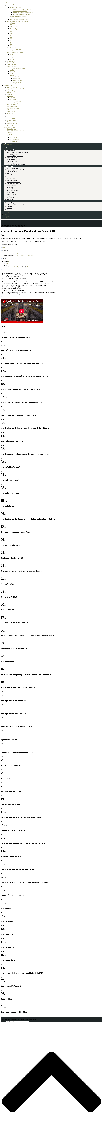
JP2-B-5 (15, 267)
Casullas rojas (17, 78)
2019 (11, 40)
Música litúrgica (11, 66)
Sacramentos (10, 115)
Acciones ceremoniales (13, 108)
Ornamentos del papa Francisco (16, 68)
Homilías (9, 132)
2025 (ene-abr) (14, 30)
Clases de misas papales (13, 63)
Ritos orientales (11, 120)
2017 (11, 44)
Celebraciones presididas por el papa (17, 21)
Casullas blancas (17, 77)
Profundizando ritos (12, 106)
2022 (11, 35)
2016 (11, 45)
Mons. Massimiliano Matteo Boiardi (23, 255)
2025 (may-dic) (14, 26)
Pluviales (12, 59)
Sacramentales (11, 118)
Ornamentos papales (15, 49)
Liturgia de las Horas (12, 117)
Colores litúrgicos (15, 103)
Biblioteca (9, 134)
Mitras (11, 56)
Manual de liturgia (9, 85)
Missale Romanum (15, 139)
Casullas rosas (17, 84)
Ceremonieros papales (16, 7)
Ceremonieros (11, 6)
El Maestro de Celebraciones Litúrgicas (24, 9)
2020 (11, 39)
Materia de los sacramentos (14, 110)
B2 (9, 262)
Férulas (12, 54)
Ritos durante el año (12, 124)
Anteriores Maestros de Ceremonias (23, 13)
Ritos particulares (12, 61)
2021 (11, 37)
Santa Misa (10, 113)
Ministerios (10, 94)
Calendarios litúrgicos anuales (15, 130)
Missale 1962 (13, 141)
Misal (8, 136)
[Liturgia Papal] (7, 144)
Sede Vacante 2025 (15, 28)
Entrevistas (13, 18)
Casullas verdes (17, 82)
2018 (11, 42)
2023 (11, 33)
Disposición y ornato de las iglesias (16, 89)
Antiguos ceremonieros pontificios (22, 14)
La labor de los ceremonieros (18, 16)
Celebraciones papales (10, 4)
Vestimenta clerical (12, 104)
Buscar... (3, 1021)
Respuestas (10, 125)
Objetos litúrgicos (12, 65)
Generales (12, 98)
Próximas (12, 23)
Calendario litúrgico (12, 87)
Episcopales (13, 99)
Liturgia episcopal (12, 122)
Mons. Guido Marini (18, 254)
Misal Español (13, 137)
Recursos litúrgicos (9, 127)
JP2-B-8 (29, 267)
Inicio (5, 2)
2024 (11, 32)
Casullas (12, 58)
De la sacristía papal (12, 47)
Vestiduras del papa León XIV (15, 52)
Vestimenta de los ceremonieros (19, 19)
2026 (11, 25)
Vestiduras (10, 96)
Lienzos (9, 92)
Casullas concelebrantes (17, 51)
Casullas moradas (18, 80)
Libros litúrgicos (11, 129)
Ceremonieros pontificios (20, 11)
